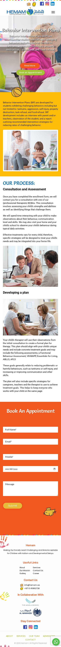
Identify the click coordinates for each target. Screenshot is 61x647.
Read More (29, 65)
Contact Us (38, 570)
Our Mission (25, 570)
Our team (34, 636)
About (22, 567)
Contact (30, 639)
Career (36, 573)
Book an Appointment (30, 72)
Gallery (23, 573)
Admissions (49, 636)
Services (36, 567)
